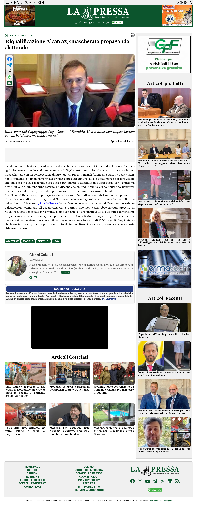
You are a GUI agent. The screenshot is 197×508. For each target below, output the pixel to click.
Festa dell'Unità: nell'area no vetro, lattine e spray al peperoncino (25, 431)
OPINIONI (32, 473)
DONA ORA (108, 299)
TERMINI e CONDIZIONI (89, 490)
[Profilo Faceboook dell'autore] (30, 278)
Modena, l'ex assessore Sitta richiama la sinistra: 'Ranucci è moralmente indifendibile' (70, 431)
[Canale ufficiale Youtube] (147, 481)
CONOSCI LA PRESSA (89, 473)
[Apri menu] (7, 2)
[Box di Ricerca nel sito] (175, 2)
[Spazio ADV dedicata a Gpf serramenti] (164, 74)
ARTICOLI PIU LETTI (32, 480)
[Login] (26, 2)
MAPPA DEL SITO (89, 486)
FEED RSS (89, 483)
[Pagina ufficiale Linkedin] (170, 481)
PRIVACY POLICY (89, 480)
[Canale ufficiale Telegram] (155, 481)
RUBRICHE (32, 476)
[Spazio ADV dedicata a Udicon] (177, 25)
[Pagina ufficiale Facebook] (132, 481)
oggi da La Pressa (46, 203)
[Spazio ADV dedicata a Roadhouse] (20, 25)
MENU (16, 2)
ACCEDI (36, 2)
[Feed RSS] (177, 481)
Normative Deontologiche (161, 500)
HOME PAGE (32, 466)
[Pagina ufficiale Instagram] (140, 481)
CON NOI (89, 466)
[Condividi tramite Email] (9, 83)
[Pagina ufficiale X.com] (162, 481)
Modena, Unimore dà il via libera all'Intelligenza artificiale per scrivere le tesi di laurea (164, 242)
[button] (133, 36)
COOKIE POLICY (89, 476)
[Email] (35, 278)
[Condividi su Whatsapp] (9, 77)
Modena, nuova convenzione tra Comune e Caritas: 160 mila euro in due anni (114, 390)
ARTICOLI (32, 470)
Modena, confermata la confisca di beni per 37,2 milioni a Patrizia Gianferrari (114, 431)
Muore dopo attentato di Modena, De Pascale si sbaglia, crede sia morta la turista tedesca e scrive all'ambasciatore (164, 122)
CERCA (185, 2)
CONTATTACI (32, 486)
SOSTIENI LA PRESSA (89, 470)
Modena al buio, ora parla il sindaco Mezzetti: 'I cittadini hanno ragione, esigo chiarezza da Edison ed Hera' (164, 163)
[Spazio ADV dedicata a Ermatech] (164, 288)
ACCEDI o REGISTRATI (32, 483)
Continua (65, 272)
